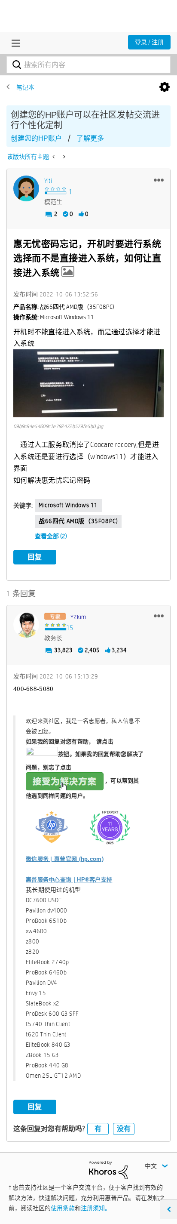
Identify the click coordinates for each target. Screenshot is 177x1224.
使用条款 (63, 1208)
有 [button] (98, 1128)
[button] (158, 180)
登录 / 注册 (149, 42)
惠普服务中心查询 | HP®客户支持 (69, 879)
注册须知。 (96, 1208)
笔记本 (25, 87)
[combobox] (88, 64)
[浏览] (13, 43)
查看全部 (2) (51, 536)
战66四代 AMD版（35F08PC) (78, 521)
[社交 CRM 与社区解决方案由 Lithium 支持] (108, 1169)
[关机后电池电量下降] (63, 156)
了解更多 (90, 138)
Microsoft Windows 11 (68, 505)
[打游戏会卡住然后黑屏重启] (54, 156)
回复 (34, 556)
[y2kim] (26, 625)
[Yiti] (26, 188)
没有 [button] (124, 1128)
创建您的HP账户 (36, 138)
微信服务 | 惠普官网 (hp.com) (65, 859)
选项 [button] (164, 87)
